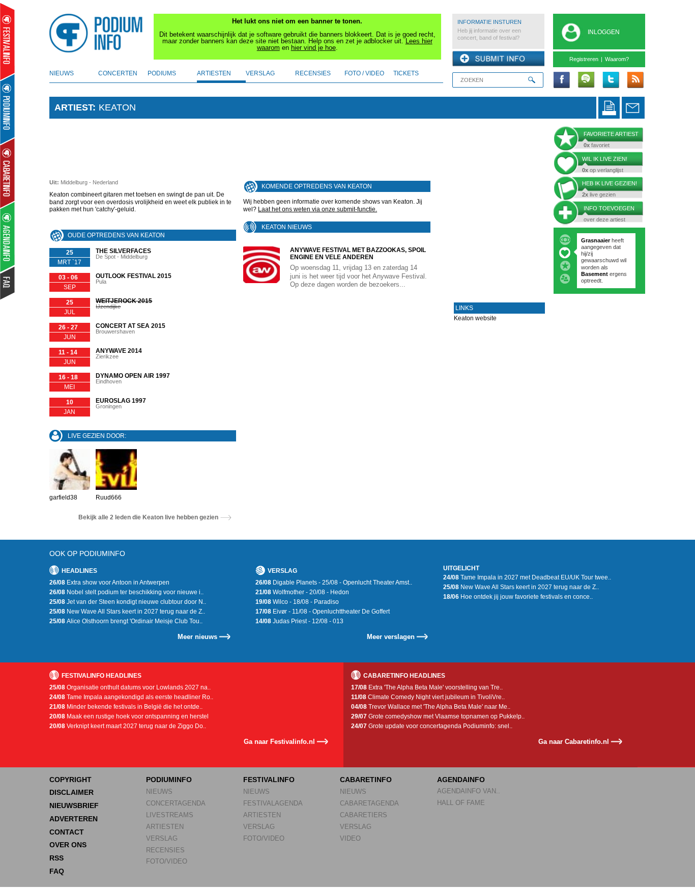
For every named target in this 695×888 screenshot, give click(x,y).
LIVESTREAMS (169, 815)
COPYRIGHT (70, 779)
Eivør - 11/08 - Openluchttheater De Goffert (322, 611)
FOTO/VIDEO (166, 861)
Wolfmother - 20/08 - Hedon (302, 592)
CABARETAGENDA (369, 803)
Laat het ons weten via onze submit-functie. (317, 209)
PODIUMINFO (169, 779)
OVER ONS (67, 845)
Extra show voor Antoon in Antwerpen (109, 582)
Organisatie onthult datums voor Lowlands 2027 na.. (130, 687)
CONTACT (66, 832)
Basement (595, 274)
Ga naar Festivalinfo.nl (279, 741)
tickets (406, 73)
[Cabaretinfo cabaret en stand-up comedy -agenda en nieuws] (7, 172)
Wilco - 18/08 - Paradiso (297, 602)
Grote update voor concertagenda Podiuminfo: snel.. (431, 726)
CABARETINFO (366, 779)
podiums (162, 73)
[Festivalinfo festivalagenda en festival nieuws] (7, 41)
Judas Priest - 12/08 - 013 (299, 621)
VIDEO (350, 838)
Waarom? (617, 59)
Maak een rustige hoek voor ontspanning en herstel (129, 716)
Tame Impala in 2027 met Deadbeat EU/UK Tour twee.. (527, 577)
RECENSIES (165, 850)
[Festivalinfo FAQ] (8, 283)
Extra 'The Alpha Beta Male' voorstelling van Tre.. (427, 687)
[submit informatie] (498, 59)
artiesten (214, 73)
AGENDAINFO (461, 779)
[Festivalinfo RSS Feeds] (635, 80)
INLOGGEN (604, 32)
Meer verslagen (391, 637)
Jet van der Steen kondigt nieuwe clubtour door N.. (127, 602)
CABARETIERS (363, 815)
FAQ (56, 871)
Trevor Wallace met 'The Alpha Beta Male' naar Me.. (430, 707)
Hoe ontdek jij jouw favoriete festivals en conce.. (518, 597)
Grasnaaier (595, 240)
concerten (117, 73)
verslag (260, 73)
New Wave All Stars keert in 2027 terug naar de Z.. (127, 611)
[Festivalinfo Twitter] (610, 80)
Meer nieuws (197, 637)
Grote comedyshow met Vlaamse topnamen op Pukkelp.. (438, 716)
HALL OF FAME (461, 803)
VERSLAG (162, 838)
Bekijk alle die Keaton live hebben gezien (148, 517)
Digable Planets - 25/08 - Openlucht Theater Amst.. (333, 582)
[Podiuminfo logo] (98, 33)
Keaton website (475, 318)
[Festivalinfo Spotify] (586, 80)
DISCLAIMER (71, 792)
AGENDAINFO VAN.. (468, 791)
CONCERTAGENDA (176, 803)
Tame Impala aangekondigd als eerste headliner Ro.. (131, 697)
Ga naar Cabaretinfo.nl (573, 741)
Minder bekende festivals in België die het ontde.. (125, 707)
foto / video (364, 73)
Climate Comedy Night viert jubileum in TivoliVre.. (428, 697)
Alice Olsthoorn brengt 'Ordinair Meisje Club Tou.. (125, 621)
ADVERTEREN (73, 819)
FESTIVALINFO (269, 779)
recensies (313, 73)
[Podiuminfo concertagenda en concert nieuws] (8, 108)
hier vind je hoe (313, 47)
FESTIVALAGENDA (273, 803)
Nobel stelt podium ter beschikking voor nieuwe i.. (126, 592)
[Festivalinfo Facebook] (561, 80)
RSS (56, 858)
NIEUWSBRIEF (74, 805)
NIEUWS (159, 791)
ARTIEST (73, 107)
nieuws (61, 73)
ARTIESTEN (165, 826)
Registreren (583, 59)
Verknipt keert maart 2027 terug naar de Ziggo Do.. (127, 726)
